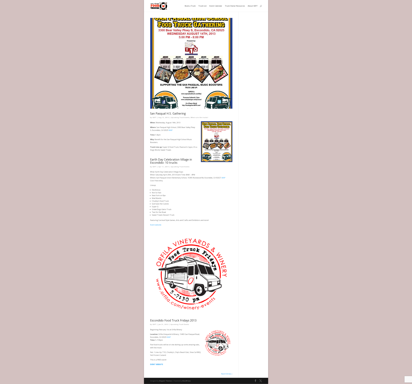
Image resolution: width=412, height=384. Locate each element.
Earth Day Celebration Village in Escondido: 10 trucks (171, 161)
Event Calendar (215, 6)
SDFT (154, 117)
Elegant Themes (165, 381)
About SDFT (253, 6)
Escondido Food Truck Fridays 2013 (173, 320)
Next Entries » (226, 374)
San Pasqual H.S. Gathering (168, 113)
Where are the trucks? (199, 117)
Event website (155, 225)
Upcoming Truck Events (180, 117)
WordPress (186, 381)
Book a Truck (190, 6)
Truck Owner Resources (235, 6)
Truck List (202, 6)
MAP (171, 130)
